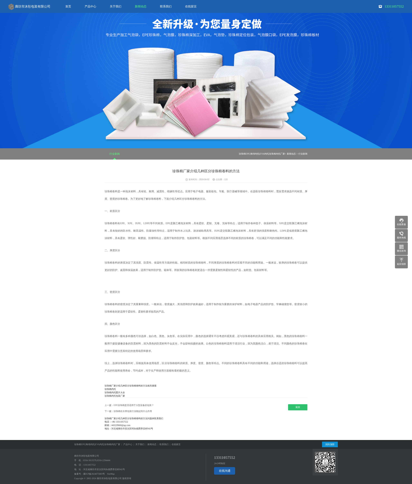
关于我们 (115, 6)
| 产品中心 (126, 444)
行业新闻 (114, 153)
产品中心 (90, 6)
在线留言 (191, 6)
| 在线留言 (175, 444)
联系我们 (166, 6)
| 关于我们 (138, 444)
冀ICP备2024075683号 (94, 474)
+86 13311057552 (119, 422)
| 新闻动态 (150, 444)
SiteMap (111, 474)
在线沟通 (224, 470)
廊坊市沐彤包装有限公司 (32, 6)
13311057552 (89, 465)
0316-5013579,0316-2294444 (96, 460)
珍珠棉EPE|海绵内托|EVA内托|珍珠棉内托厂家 (262, 154)
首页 (68, 6)
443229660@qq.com (120, 425)
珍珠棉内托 (110, 389)
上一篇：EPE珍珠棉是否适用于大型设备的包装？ (129, 405)
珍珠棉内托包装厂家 (115, 396)
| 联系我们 (162, 444)
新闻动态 (140, 6)
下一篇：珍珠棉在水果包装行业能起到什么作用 (128, 411)
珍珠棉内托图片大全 (115, 392)
